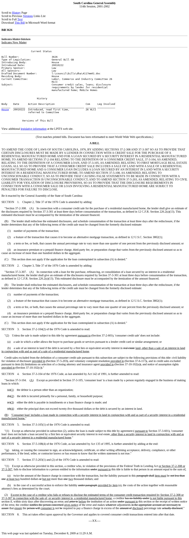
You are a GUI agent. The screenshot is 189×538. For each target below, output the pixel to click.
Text (20, 19)
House (5, 109)
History (16, 12)
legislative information (34, 128)
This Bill (20, 22)
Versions (28, 16)
